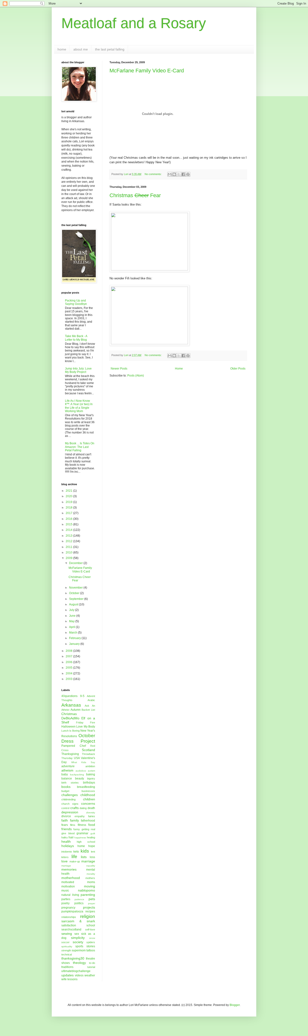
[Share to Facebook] (183, 174)
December (76, 563)
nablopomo (86, 890)
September (76, 599)
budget (65, 791)
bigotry (91, 778)
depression (69, 812)
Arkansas (71, 705)
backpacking (77, 774)
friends (66, 829)
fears (64, 825)
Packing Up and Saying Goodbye (76, 302)
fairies (91, 816)
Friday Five (85, 722)
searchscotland (71, 929)
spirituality (66, 946)
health (66, 841)
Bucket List (88, 709)
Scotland (88, 750)
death (91, 808)
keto (76, 851)
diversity (90, 812)
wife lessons (69, 979)
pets (92, 899)
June (72, 615)
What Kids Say (83, 762)
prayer (91, 903)
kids (85, 851)
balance (66, 778)
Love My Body (85, 726)
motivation (68, 886)
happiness (80, 837)
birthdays (89, 782)
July (72, 610)
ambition (90, 766)
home (62, 49)
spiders (90, 942)
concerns (88, 803)
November (76, 587)
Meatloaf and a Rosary (133, 23)
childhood (87, 795)
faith (64, 820)
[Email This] (169, 174)
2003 (69, 679)
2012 (69, 541)
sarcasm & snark (78, 921)
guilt (92, 833)
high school (86, 841)
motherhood (70, 878)
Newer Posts (119, 368)
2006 (69, 662)
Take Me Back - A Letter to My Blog (76, 337)
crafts (74, 808)
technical (66, 954)
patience (79, 899)
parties (65, 899)
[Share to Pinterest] (188, 174)
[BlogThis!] (174, 174)
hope (91, 846)
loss (92, 857)
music (65, 890)
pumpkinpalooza (72, 911)
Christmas (69, 714)
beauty (79, 778)
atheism (67, 770)
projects (89, 907)
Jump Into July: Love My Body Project (78, 370)
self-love (90, 929)
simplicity (78, 938)
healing (91, 837)
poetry (65, 903)
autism (91, 770)
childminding (68, 799)
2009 (69, 558)
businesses (88, 791)
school (90, 925)
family (74, 820)
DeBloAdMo (70, 718)
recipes (90, 911)
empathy (80, 816)
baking (90, 774)
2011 (69, 547)
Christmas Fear (135, 195)
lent (93, 851)
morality (91, 874)
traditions (67, 967)
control (65, 808)
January (74, 644)
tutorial (91, 967)
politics (78, 903)
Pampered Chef (73, 745)
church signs (69, 803)
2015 (69, 524)
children (89, 799)
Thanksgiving (70, 754)
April (72, 627)
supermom (79, 950)
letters (65, 857)
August (74, 604)
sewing (66, 934)
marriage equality (78, 865)
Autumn (76, 709)
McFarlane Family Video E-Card (146, 71)
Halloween (68, 726)
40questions (69, 696)
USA (77, 758)
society (78, 942)
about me (80, 49)
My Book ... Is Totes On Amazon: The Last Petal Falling (79, 447)
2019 (69, 502)
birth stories (70, 782)
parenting (88, 895)
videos (79, 975)
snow (92, 938)
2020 (69, 496)
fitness (82, 825)
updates (67, 975)
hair (71, 837)
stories (90, 946)
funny (76, 829)
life (74, 856)
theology (79, 963)
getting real (88, 829)
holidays (67, 846)
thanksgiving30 (72, 958)
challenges (69, 795)
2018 (69, 507)
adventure (68, 766)
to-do (92, 962)
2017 (69, 513)
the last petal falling (109, 49)
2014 (69, 530)
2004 (69, 673)
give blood (68, 833)
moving (89, 886)
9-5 (82, 696)
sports (79, 946)
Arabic (91, 700)
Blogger (235, 1005)
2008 (69, 651)
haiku (64, 837)
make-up (75, 861)
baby (64, 774)
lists (84, 857)
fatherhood (88, 820)
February (75, 638)
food (91, 825)
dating (83, 808)
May (72, 621)
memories (69, 869)
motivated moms (78, 882)
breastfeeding (86, 787)
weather (89, 975)
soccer (65, 942)
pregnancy (68, 907)
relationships (68, 917)
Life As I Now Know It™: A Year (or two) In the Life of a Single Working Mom (79, 406)
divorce (66, 816)
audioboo (81, 770)
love (64, 861)
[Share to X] (178, 174)
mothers (90, 878)
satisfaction (68, 925)
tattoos (90, 950)
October (74, 593)
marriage (88, 861)
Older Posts (237, 368)
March (73, 632)
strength (66, 950)
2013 (69, 535)
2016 (69, 519)
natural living (70, 895)
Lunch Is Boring (70, 730)
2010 (69, 552)
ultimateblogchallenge (75, 971)
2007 (69, 656)
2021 (69, 490)
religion (87, 916)
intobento (66, 851)
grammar (82, 833)
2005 (69, 667)
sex (76, 934)
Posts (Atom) (135, 375)
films (72, 824)
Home (179, 368)
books (66, 787)
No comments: (153, 174)
